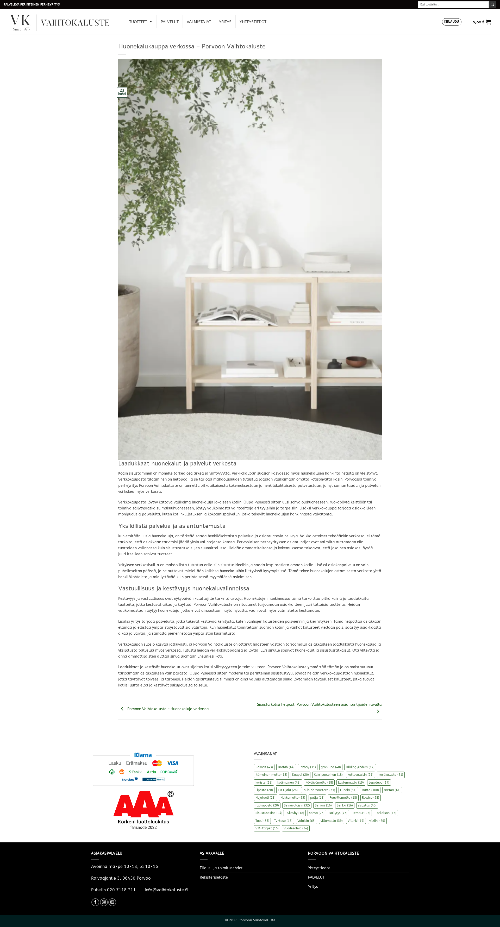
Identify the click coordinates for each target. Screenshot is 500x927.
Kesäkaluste (390, 775)
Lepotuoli (379, 782)
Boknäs (264, 767)
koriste (263, 782)
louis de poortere (319, 790)
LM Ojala (288, 790)
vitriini (377, 821)
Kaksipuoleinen (328, 775)
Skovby (295, 813)
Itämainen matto (271, 775)
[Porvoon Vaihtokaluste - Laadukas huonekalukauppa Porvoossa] (63, 22)
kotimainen (289, 782)
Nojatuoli (265, 797)
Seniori (323, 805)
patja (317, 797)
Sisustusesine (268, 813)
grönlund (331, 767)
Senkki (345, 805)
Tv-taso (283, 821)
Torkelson (385, 813)
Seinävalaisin (297, 805)
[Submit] (492, 4)
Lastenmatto (351, 782)
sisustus (367, 805)
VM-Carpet (267, 828)
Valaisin (306, 821)
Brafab (286, 767)
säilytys (338, 813)
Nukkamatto (292, 797)
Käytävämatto (319, 782)
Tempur (361, 813)
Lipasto (264, 790)
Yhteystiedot (253, 22)
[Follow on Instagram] (104, 902)
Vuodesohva (296, 828)
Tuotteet (138, 22)
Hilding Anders (360, 767)
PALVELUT (170, 22)
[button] (451, 22)
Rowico (370, 797)
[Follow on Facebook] (95, 902)
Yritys (225, 22)
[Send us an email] (112, 902)
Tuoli (262, 821)
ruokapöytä (267, 805)
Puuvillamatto (343, 797)
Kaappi (300, 775)
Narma (392, 790)
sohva (316, 813)
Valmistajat (199, 22)
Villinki (356, 821)
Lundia (348, 790)
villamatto (332, 821)
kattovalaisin (360, 775)
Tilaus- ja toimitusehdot (221, 868)
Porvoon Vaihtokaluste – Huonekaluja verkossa (167, 709)
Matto (370, 790)
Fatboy (307, 767)
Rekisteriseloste (214, 877)
